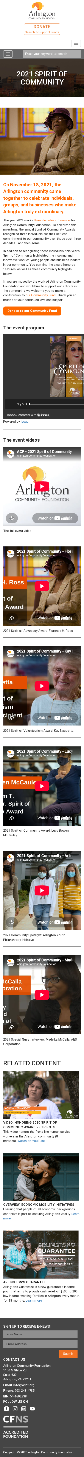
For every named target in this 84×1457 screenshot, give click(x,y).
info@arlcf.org (23, 1385)
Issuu (24, 421)
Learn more (34, 1300)
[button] (32, 311)
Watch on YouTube (31, 1141)
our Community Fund (41, 295)
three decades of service (52, 220)
